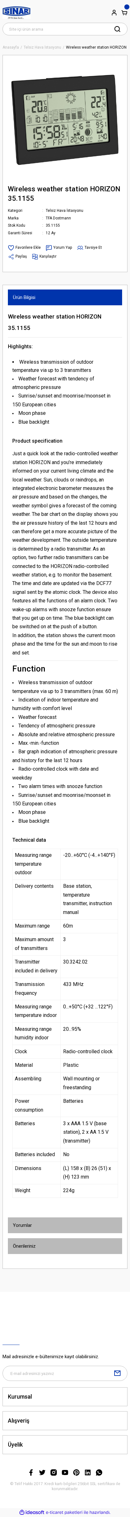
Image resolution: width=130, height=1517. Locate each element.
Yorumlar (22, 1225)
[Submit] (117, 1373)
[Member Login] (114, 12)
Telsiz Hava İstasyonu (64, 210)
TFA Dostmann (58, 218)
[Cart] (124, 12)
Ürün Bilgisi (24, 297)
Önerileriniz (24, 1246)
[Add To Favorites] (24, 248)
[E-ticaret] (64, 1512)
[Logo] (17, 12)
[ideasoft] (31, 1512)
